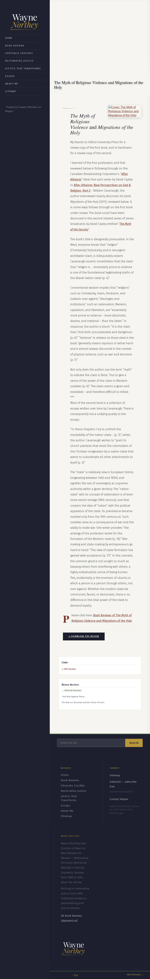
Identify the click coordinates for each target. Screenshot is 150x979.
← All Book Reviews (72, 690)
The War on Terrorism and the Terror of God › (83, 702)
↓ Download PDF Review (83, 636)
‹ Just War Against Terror (73, 696)
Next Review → (135, 975)
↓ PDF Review (69, 669)
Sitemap (10, 91)
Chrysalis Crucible (19, 53)
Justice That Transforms (23, 68)
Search (134, 742)
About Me (11, 83)
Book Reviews (15, 45)
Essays (10, 76)
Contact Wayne (119, 799)
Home (8, 38)
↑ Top (75, 975)
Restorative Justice (19, 60)
